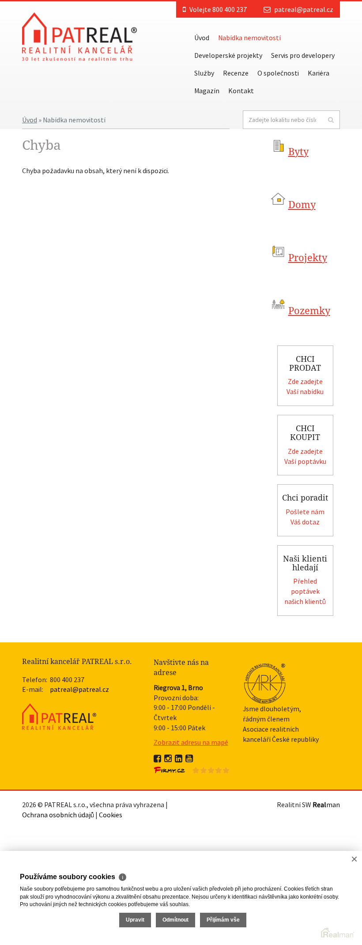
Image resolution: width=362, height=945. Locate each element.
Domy (302, 204)
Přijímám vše (223, 920)
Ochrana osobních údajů (58, 814)
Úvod (201, 37)
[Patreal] (79, 35)
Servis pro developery (303, 55)
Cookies (110, 814)
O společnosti (278, 72)
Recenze (236, 72)
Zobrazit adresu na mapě (191, 742)
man (326, 804)
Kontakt (241, 90)
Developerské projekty (228, 55)
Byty (298, 151)
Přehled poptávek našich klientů (305, 591)
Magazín (206, 90)
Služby (204, 72)
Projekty (307, 257)
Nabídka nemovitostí (249, 37)
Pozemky (309, 310)
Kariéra (318, 72)
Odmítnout (175, 920)
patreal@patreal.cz (303, 9)
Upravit (135, 920)
